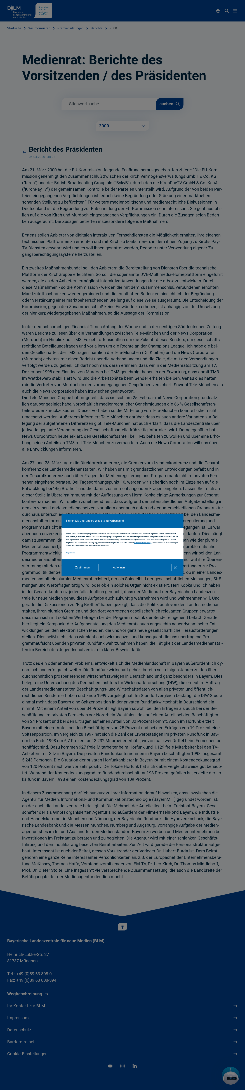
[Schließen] (175, 567)
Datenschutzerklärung (143, 542)
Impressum (70, 553)
